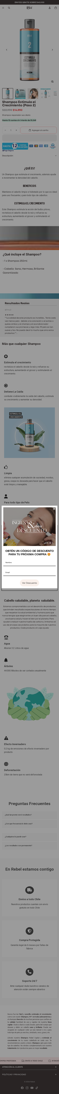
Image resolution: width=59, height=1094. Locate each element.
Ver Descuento (29, 582)
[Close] (54, 509)
